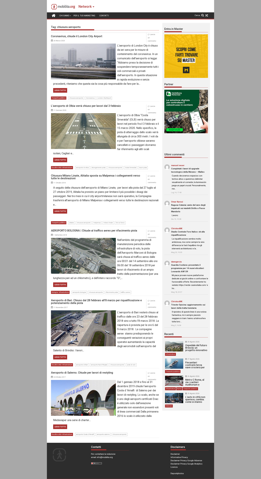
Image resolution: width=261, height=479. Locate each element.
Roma (179, 389)
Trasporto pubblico (59, 98)
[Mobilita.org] (53, 15)
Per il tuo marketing (84, 15)
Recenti (169, 334)
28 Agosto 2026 (193, 342)
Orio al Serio (120, 223)
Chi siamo (64, 15)
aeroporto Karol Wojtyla (99, 365)
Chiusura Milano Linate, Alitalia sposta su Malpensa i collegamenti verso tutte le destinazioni (95, 177)
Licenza (174, 467)
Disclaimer (175, 454)
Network (85, 7)
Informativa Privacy (179, 457)
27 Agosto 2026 (193, 359)
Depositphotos (177, 473)
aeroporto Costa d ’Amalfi (85, 434)
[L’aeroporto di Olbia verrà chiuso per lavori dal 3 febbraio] (83, 115)
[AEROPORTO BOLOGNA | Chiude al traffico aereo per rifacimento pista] (83, 239)
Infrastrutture (67, 168)
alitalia (71, 223)
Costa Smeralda (130, 168)
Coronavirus (90, 98)
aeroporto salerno (103, 434)
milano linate (108, 223)
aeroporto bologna (79, 292)
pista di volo (131, 365)
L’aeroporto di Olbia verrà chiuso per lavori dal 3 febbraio (86, 105)
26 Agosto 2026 (193, 376)
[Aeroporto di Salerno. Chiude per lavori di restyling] (83, 381)
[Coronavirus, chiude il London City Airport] (83, 45)
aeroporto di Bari (82, 365)
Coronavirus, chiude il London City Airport (76, 36)
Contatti (104, 15)
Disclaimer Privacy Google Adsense (186, 460)
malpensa (97, 223)
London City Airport (104, 98)
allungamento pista (98, 168)
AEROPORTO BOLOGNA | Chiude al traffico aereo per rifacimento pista (94, 230)
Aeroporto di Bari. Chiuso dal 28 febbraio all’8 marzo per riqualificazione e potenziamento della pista (96, 302)
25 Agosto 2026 (193, 393)
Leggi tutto (60, 90)
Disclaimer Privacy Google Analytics (186, 464)
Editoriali (169, 406)
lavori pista (143, 168)
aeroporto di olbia (82, 168)
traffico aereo (125, 292)
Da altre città (56, 168)
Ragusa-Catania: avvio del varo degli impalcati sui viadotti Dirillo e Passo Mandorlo (188, 208)
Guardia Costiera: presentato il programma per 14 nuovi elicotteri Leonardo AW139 (187, 268)
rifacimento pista (112, 292)
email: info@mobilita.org (102, 457)
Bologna (55, 292)
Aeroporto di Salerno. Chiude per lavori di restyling (82, 372)
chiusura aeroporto (76, 98)
